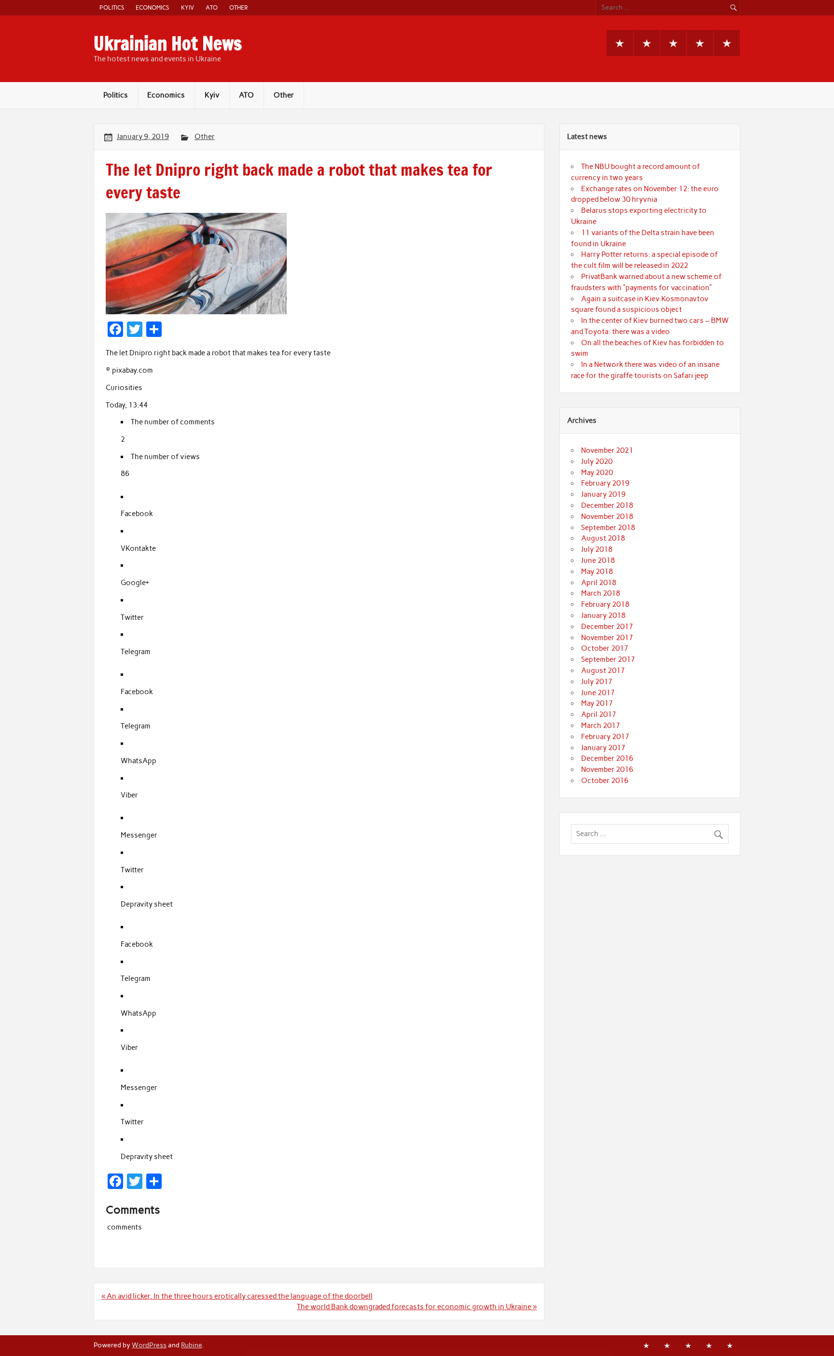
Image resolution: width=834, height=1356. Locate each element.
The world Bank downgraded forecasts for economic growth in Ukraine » (417, 1306)
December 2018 (607, 505)
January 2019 (603, 494)
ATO (212, 7)
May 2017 (597, 703)
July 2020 (596, 461)
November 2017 (607, 637)
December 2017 (607, 626)
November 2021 (607, 450)
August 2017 (603, 670)
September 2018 (608, 527)
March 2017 (600, 725)
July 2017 (596, 681)
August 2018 (603, 538)
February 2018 (605, 604)
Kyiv (187, 7)
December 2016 (607, 758)
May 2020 (597, 472)
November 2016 (607, 769)
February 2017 (605, 736)
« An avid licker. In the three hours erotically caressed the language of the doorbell (237, 1296)
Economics (152, 7)
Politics (111, 7)
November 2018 (607, 516)
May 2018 (597, 571)
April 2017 (598, 714)
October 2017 (604, 648)
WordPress (149, 1345)
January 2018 (603, 615)
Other (238, 7)
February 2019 (605, 483)
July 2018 (596, 549)
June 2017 (598, 692)
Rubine (191, 1345)
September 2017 (608, 659)
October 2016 (604, 780)
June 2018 (598, 560)
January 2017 (603, 747)
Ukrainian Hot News (168, 43)
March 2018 (600, 593)
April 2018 (598, 582)
